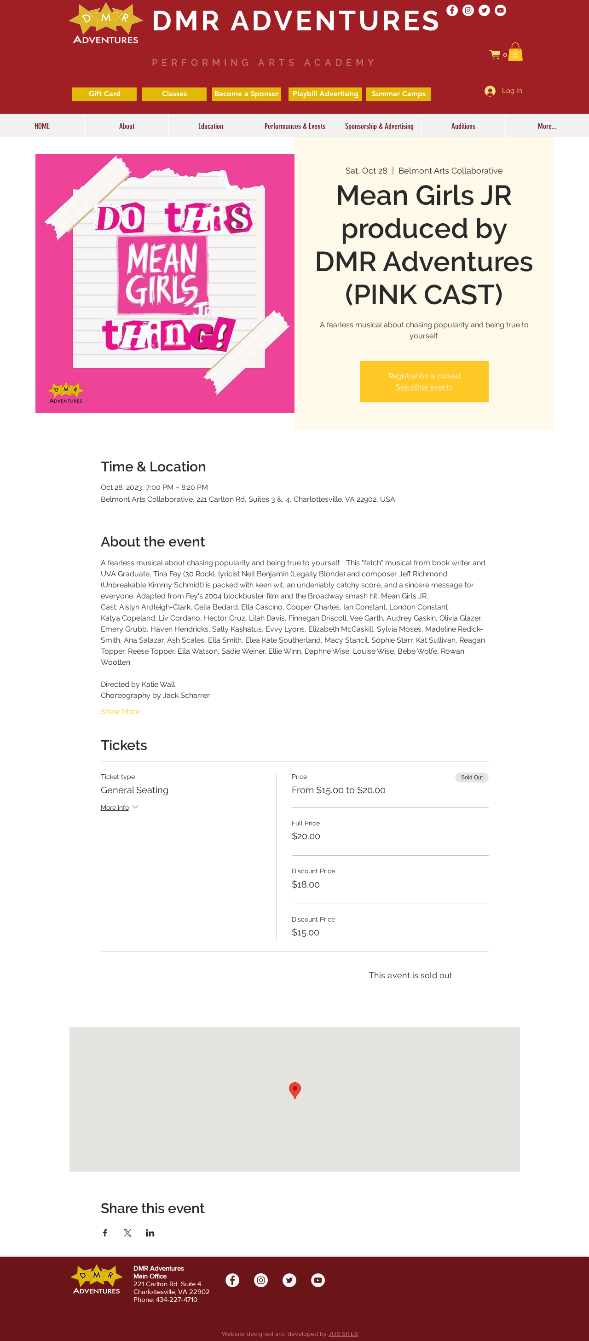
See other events (424, 387)
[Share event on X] (127, 1233)
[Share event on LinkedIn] (150, 1233)
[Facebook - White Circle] (452, 10)
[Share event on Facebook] (105, 1233)
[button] (503, 54)
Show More (120, 711)
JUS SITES (343, 1333)
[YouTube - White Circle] (500, 10)
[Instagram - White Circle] (468, 10)
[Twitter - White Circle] (484, 10)
